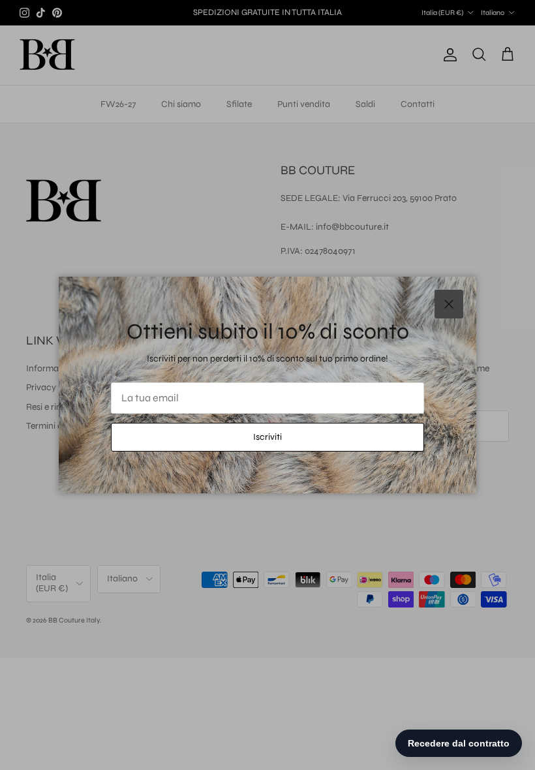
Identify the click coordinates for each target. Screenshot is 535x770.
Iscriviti (267, 436)
